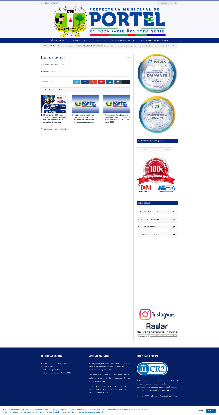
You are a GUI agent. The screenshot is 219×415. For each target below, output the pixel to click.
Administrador (50, 64)
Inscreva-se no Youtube (149, 234)
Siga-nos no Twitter (147, 227)
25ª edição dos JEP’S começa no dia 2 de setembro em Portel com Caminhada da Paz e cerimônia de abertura (55, 118)
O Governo (97, 40)
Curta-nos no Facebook (149, 212)
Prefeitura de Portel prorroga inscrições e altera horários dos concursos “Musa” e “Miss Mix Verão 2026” (117, 118)
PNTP (147, 396)
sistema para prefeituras (167, 381)
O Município (76, 40)
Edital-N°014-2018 (48, 71)
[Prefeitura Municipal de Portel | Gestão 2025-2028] (110, 21)
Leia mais (66, 412)
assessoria (154, 384)
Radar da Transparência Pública (164, 396)
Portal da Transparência (153, 40)
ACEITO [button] (211, 410)
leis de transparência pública (147, 390)
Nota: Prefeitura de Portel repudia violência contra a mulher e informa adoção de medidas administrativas (97, 3)
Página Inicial (57, 40)
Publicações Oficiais (121, 40)
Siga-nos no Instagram (149, 219)
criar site (152, 381)
